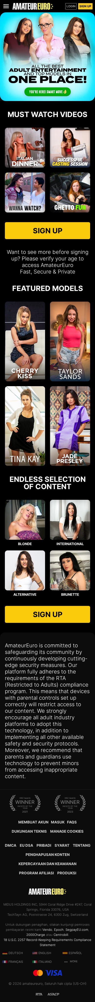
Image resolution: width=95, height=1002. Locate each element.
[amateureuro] (33, 6)
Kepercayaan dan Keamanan (47, 863)
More (73, 961)
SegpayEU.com (77, 930)
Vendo (47, 930)
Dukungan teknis (29, 831)
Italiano (45, 961)
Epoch (59, 930)
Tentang (81, 845)
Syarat (62, 845)
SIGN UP (47, 230)
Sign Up (85, 6)
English (44, 953)
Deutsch (16, 953)
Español (75, 953)
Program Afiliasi (36, 873)
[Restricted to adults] (42, 994)
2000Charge (35, 935)
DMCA (10, 845)
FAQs (72, 822)
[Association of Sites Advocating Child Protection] (53, 994)
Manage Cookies (67, 831)
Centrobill (61, 935)
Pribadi (44, 845)
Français (16, 961)
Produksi (66, 873)
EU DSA (26, 845)
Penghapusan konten (48, 854)
